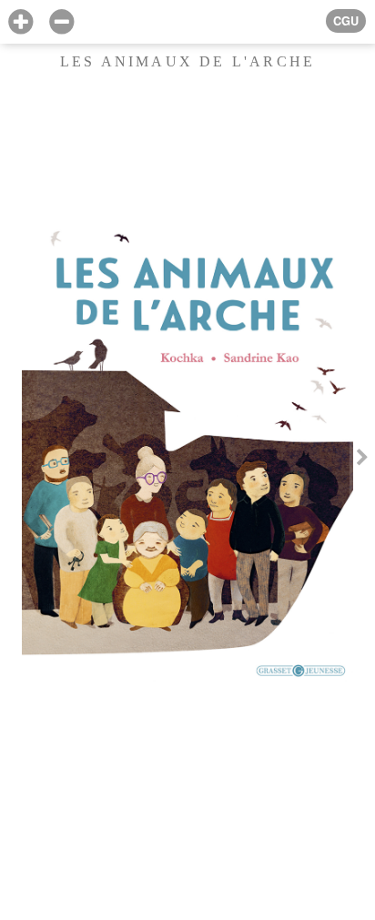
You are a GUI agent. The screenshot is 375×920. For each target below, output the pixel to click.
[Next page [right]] (362, 459)
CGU (346, 21)
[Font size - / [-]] (61, 22)
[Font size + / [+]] (20, 22)
